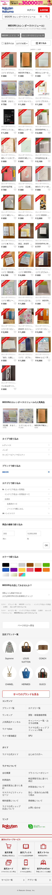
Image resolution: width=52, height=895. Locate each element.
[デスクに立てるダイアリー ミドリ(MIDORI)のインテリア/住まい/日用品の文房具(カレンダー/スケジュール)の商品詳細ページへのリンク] (26, 287)
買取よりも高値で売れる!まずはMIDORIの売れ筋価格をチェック (17, 594)
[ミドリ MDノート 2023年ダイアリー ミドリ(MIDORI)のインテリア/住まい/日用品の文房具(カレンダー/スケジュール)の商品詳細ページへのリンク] (9, 287)
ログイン (31, 9)
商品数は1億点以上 (8, 853)
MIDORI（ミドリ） (9, 35)
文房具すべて (12, 503)
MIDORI (5, 472)
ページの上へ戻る (26, 625)
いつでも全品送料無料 (26, 853)
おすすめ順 (21, 43)
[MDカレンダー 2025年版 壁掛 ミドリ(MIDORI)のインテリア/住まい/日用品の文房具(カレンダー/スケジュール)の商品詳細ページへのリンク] (26, 202)
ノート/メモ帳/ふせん (15, 508)
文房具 (7, 499)
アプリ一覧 (32, 880)
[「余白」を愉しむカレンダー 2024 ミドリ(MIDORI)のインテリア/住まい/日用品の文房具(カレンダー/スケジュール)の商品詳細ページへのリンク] (9, 344)
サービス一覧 (7, 880)
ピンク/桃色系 (33, 569)
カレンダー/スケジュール (32, 35)
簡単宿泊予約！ (43, 853)
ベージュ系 (41, 565)
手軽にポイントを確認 (43, 870)
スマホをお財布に (26, 870)
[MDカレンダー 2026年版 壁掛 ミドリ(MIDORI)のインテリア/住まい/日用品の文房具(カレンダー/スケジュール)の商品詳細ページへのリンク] (43, 59)
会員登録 (44, 9)
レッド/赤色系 (41, 569)
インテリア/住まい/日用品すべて (17, 494)
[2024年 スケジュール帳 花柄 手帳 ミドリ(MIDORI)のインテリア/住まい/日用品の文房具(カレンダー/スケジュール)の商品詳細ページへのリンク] (26, 316)
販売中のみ (9, 43)
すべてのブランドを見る (26, 694)
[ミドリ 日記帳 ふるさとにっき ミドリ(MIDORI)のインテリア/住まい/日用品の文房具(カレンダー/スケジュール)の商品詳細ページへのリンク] (26, 173)
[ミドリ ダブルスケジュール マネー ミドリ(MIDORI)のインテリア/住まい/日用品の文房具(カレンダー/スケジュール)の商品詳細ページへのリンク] (9, 59)
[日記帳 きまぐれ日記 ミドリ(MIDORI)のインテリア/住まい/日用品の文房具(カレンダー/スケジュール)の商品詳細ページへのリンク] (9, 88)
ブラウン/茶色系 (33, 565)
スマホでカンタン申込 (8, 870)
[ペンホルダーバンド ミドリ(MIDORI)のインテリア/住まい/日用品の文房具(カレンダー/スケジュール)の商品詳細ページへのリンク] (9, 373)
